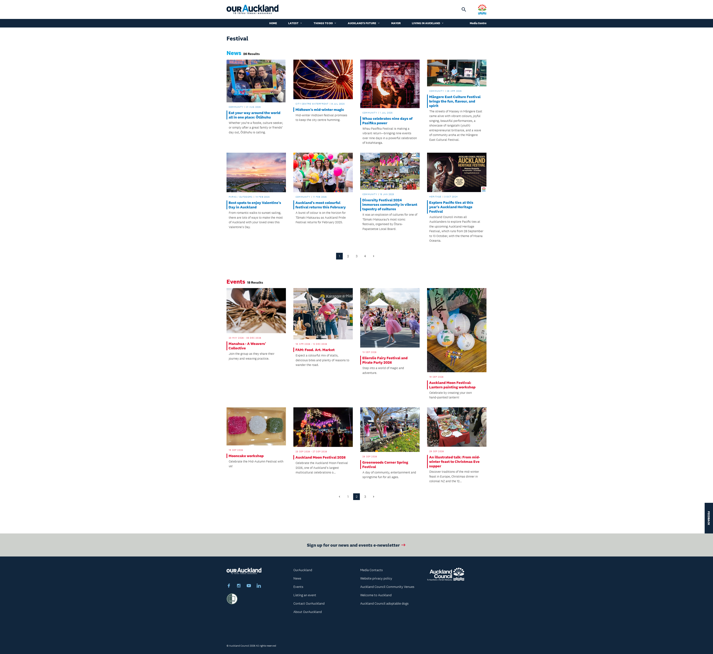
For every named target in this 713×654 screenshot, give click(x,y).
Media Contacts (371, 570)
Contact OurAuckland (309, 603)
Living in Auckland (426, 23)
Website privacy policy (376, 578)
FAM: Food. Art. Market (315, 350)
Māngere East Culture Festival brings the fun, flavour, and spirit (455, 101)
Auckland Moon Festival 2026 (320, 457)
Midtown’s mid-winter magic (319, 109)
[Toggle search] (464, 9)
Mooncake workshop (246, 456)
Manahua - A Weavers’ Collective (247, 345)
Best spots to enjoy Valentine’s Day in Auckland (255, 204)
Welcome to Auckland (376, 595)
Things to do (323, 23)
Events (298, 587)
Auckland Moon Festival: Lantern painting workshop (452, 384)
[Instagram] (239, 586)
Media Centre (478, 23)
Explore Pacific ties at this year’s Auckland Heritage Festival (451, 207)
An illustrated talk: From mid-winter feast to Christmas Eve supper (454, 461)
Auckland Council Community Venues (387, 587)
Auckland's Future (362, 23)
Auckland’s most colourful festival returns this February (320, 204)
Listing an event (304, 595)
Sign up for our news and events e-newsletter (353, 545)
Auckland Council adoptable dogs (384, 603)
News (297, 578)
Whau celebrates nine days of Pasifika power (387, 120)
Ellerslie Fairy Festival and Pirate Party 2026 (385, 360)
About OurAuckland (307, 612)
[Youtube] (249, 586)
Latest (293, 23)
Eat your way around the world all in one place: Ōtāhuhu (254, 115)
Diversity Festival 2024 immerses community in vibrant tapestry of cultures (389, 204)
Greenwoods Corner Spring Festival (385, 464)
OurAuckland (302, 570)
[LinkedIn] (259, 586)
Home (273, 23)
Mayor (396, 23)
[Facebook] (229, 586)
